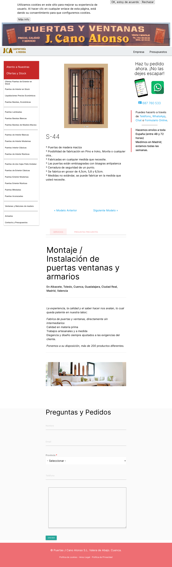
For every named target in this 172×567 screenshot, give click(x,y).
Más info (23, 19)
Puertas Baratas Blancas (16, 118)
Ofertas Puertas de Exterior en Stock (18, 82)
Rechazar (148, 2)
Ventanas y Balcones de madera (19, 206)
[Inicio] (14, 51)
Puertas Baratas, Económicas (18, 102)
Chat (139, 120)
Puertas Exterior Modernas (17, 177)
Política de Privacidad (102, 557)
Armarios (9, 216)
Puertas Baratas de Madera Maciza (20, 125)
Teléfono (145, 116)
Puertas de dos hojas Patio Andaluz (21, 164)
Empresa (138, 52)
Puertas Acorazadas (14, 196)
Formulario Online (156, 120)
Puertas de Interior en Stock (17, 89)
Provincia (51, 455)
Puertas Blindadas (13, 190)
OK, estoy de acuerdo (125, 2)
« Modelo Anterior (65, 210)
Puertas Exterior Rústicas (16, 183)
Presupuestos (158, 52)
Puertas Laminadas (13, 112)
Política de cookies (68, 557)
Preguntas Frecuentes (86, 232)
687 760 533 (149, 103)
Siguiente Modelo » (105, 210)
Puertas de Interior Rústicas (17, 154)
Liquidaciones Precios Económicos (20, 95)
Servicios (58, 232)
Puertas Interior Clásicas (16, 147)
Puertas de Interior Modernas (18, 141)
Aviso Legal (84, 557)
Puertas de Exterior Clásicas (17, 170)
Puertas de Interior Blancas (17, 135)
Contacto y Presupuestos (16, 222)
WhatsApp (158, 116)
